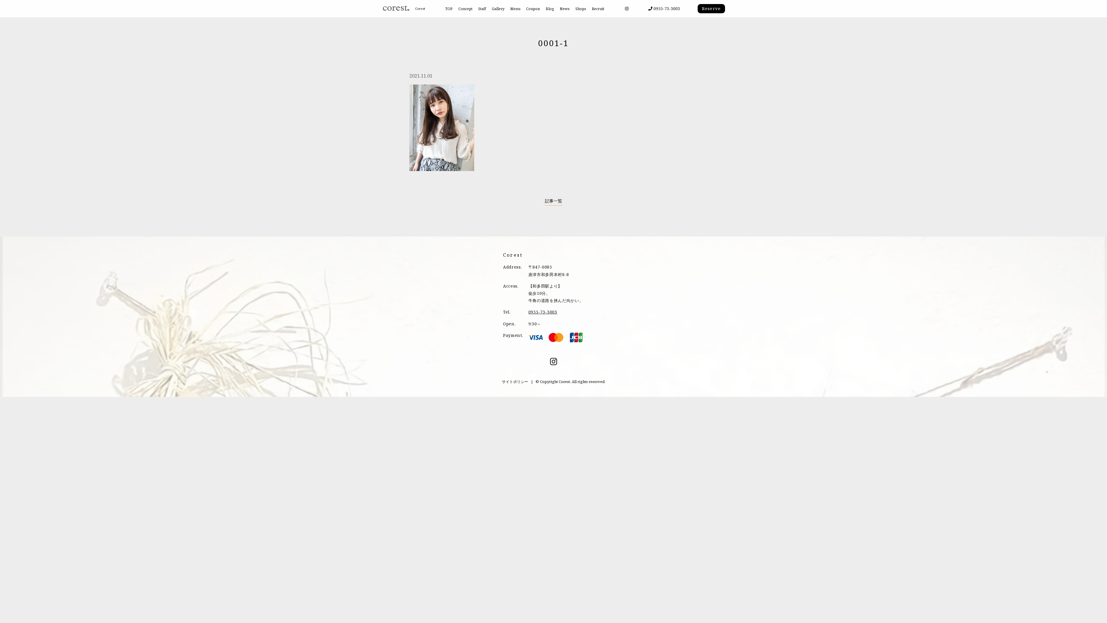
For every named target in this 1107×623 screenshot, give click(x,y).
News (565, 8)
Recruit (598, 8)
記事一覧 (553, 201)
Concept (465, 8)
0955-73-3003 (666, 8)
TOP (449, 8)
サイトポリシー (515, 381)
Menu (515, 8)
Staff (482, 8)
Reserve (711, 8)
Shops (580, 8)
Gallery (498, 8)
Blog (550, 8)
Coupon (533, 8)
